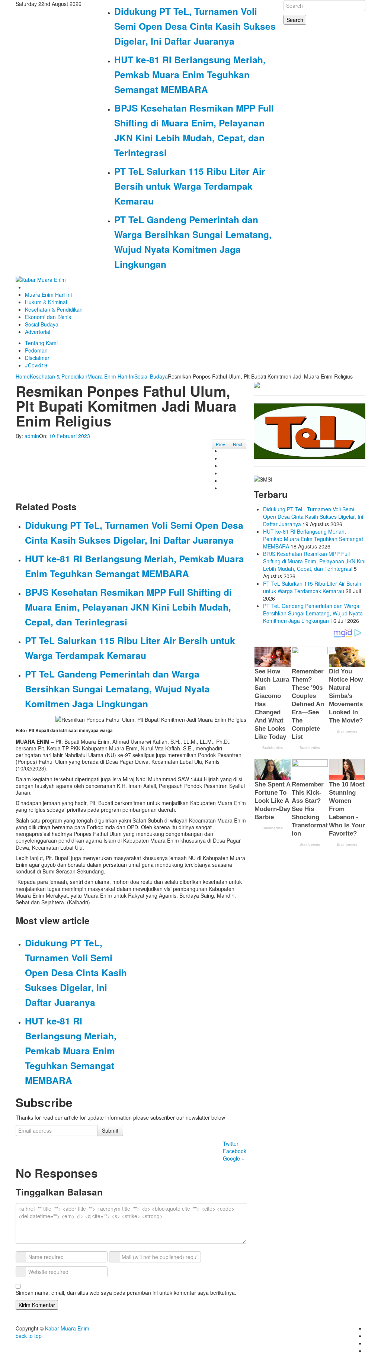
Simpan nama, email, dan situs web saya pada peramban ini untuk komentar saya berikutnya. (126, 1292)
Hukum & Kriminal (46, 302)
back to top (29, 1335)
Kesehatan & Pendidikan (54, 309)
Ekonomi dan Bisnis (48, 317)
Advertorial (37, 331)
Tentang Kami (41, 343)
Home (23, 376)
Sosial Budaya (41, 324)
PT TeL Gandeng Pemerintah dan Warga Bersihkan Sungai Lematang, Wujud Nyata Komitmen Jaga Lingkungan (117, 688)
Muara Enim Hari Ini (48, 294)
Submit (110, 1130)
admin (32, 436)
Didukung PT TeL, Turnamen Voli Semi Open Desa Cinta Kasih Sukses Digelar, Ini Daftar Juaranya (195, 26)
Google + (233, 1158)
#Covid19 (36, 365)
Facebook (234, 1151)
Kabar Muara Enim (67, 1328)
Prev (220, 444)
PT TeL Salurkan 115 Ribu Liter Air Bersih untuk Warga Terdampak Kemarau (189, 185)
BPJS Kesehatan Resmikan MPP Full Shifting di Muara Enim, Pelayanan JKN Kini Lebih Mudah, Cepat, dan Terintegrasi (128, 606)
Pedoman (36, 350)
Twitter (230, 1143)
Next (237, 444)
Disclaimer (37, 357)
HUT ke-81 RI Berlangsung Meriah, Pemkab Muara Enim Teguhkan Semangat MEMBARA (190, 74)
